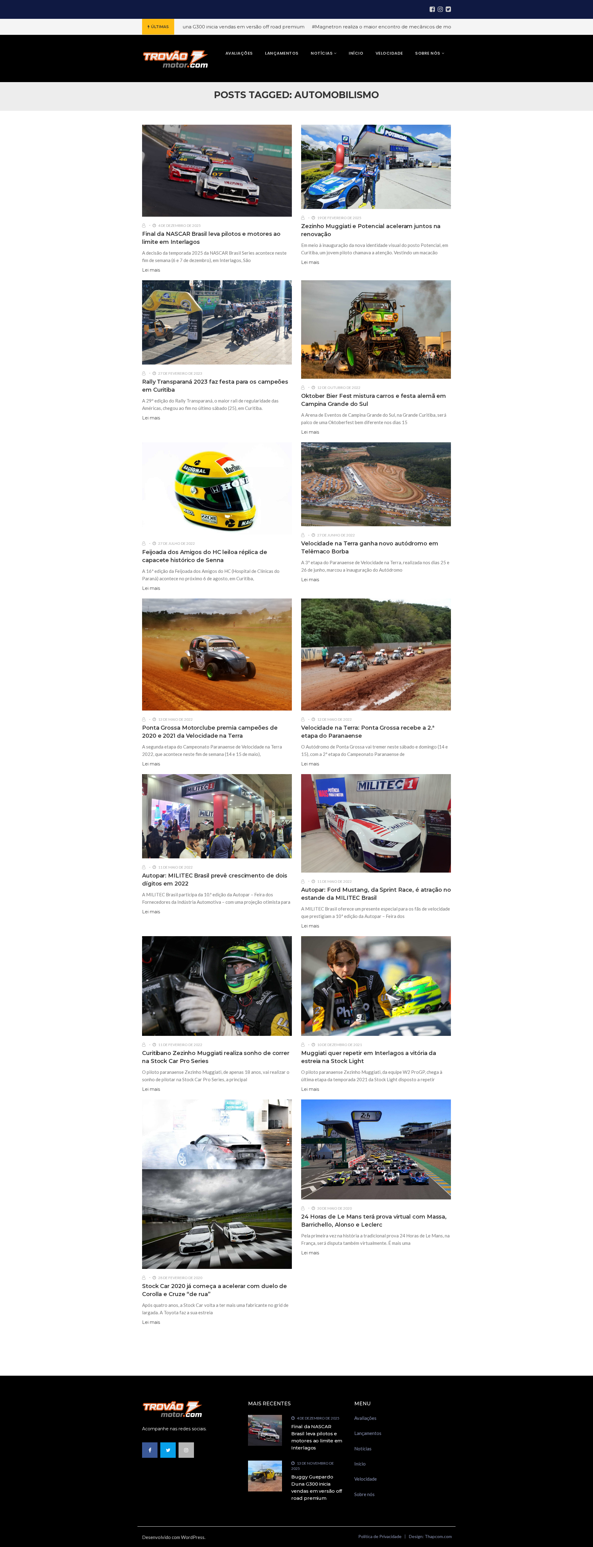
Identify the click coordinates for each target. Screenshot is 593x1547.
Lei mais (151, 270)
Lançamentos (367, 1433)
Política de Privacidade (380, 1536)
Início (360, 1463)
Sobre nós (364, 1494)
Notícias (363, 1448)
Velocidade (365, 1479)
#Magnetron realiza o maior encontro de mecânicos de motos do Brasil (323, 27)
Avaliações (365, 1418)
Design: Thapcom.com (430, 1536)
